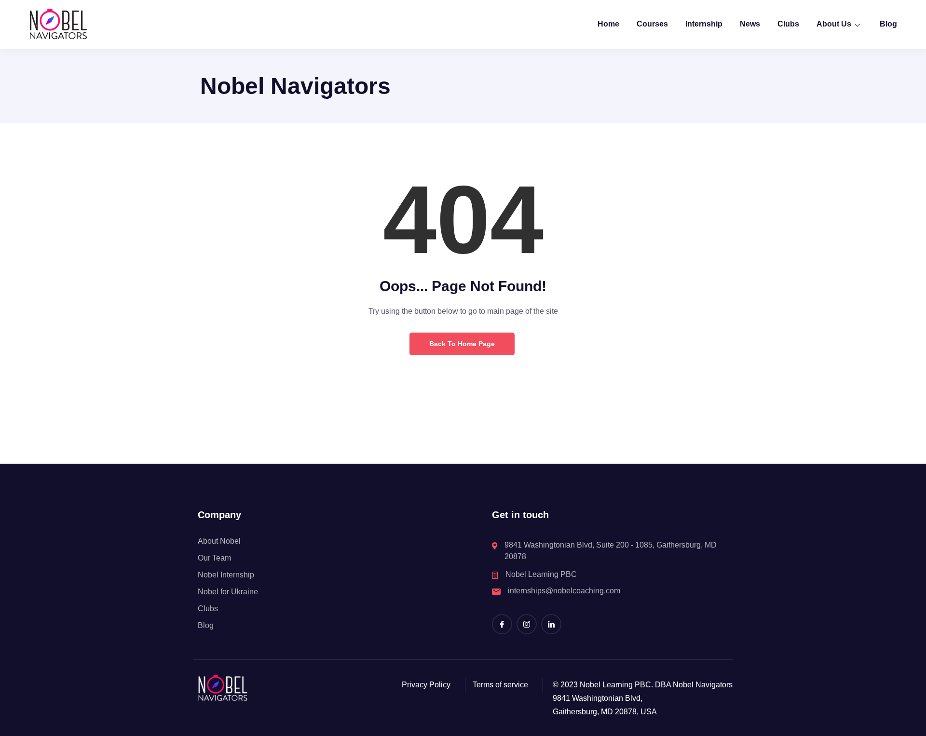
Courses (652, 24)
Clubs (788, 24)
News (750, 24)
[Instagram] (527, 624)
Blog (888, 24)
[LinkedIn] (551, 624)
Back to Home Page (462, 344)
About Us (834, 24)
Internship (703, 24)
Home (608, 24)
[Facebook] (502, 624)
